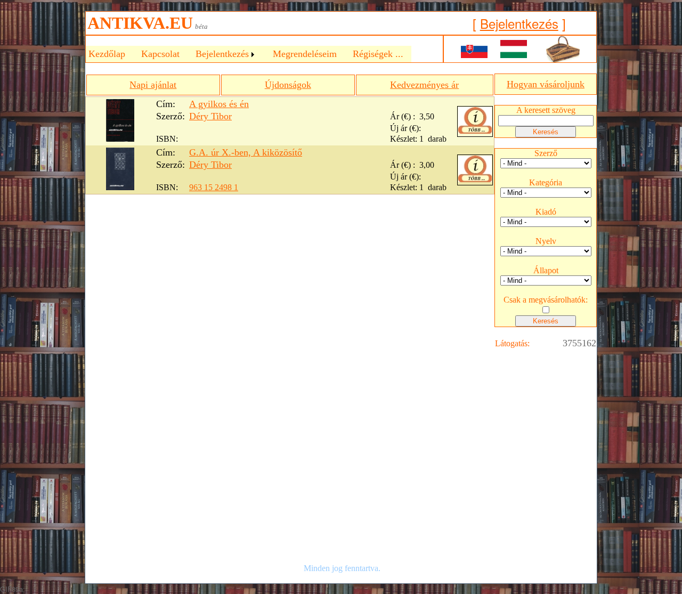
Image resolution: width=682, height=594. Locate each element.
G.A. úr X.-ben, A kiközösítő (245, 152)
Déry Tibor (210, 116)
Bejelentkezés (519, 23)
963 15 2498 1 (213, 187)
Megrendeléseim (305, 53)
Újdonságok (288, 84)
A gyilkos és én (219, 104)
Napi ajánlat (152, 84)
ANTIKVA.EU (140, 22)
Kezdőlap (106, 53)
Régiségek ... (378, 53)
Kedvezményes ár (424, 84)
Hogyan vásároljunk (545, 84)
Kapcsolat (160, 53)
